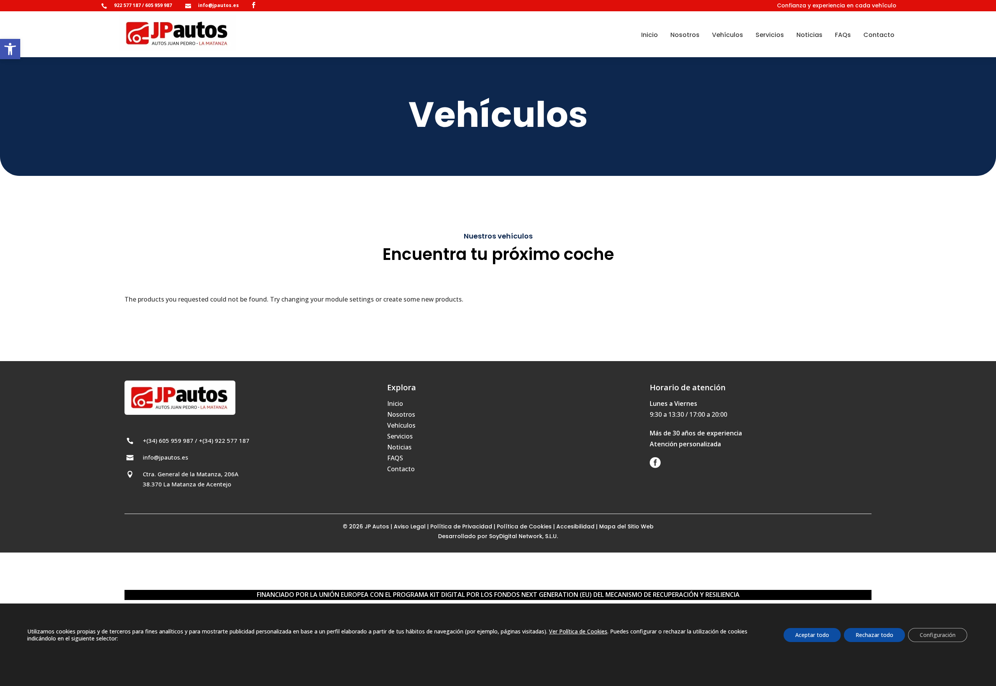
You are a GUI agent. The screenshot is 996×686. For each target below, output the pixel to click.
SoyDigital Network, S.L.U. (523, 536)
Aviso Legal (410, 526)
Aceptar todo (812, 635)
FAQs (843, 34)
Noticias (809, 34)
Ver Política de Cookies (578, 631)
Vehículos (727, 34)
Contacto (878, 34)
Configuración (938, 635)
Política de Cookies (525, 526)
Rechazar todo (874, 635)
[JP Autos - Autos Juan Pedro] (177, 33)
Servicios (770, 34)
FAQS (395, 458)
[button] (10, 49)
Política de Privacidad (461, 526)
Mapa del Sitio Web (626, 526)
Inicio (649, 34)
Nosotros (685, 34)
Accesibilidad (575, 526)
